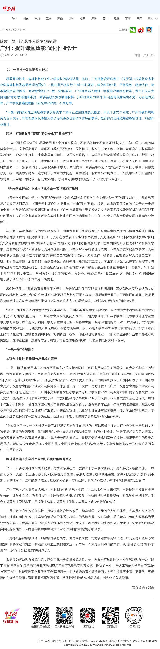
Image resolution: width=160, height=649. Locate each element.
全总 (37, 18)
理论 (60, 18)
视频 (116, 18)
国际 (139, 18)
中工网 (4, 29)
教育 (14, 29)
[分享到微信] (133, 30)
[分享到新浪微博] (141, 30)
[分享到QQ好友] (149, 30)
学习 (15, 18)
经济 (94, 18)
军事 (128, 18)
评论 (71, 18)
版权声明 (56, 640)
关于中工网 (44, 640)
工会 (49, 18)
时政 (26, 18)
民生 (105, 18)
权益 (82, 18)
